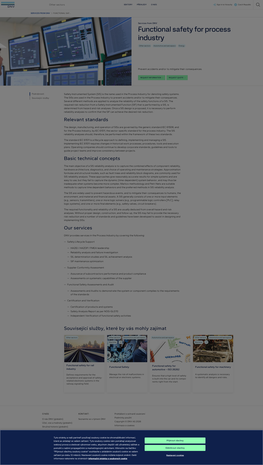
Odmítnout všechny (175, 448)
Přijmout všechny (175, 440)
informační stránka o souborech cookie (107, 458)
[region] (131, 447)
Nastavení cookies (175, 455)
